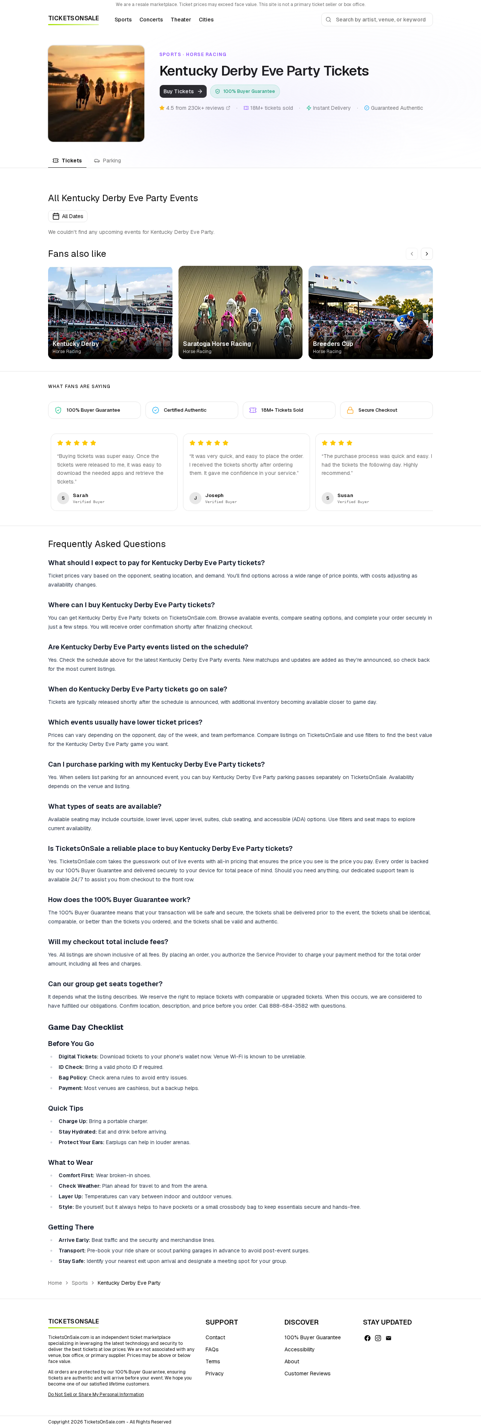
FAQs (212, 1349)
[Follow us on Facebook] (367, 1338)
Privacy (215, 1373)
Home (55, 1282)
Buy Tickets (178, 91)
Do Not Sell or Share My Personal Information (96, 1395)
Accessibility (299, 1349)
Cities (206, 19)
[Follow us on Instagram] (378, 1338)
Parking (112, 160)
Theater (181, 19)
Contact (215, 1337)
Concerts (151, 19)
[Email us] (388, 1338)
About (291, 1361)
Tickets (72, 160)
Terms (213, 1361)
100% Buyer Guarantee (312, 1337)
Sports (123, 19)
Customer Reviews (307, 1373)
